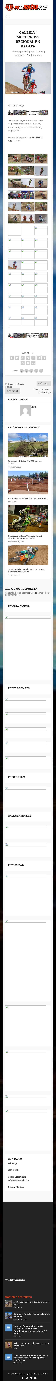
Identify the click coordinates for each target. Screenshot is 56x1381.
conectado (32, 592)
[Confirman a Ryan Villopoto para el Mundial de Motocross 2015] (28, 518)
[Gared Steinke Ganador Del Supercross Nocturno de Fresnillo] (28, 555)
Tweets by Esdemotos (15, 1280)
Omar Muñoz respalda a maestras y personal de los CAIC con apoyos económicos (30, 1357)
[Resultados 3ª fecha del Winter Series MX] (28, 482)
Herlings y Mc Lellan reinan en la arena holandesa (31, 1315)
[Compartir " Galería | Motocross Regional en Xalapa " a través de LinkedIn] (39, 357)
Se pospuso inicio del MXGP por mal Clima (25, 462)
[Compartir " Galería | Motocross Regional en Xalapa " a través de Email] (28, 363)
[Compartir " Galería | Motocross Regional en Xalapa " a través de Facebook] (11, 357)
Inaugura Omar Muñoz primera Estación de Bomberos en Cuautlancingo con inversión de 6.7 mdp (30, 1330)
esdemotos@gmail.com (18, 1180)
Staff (26, 51)
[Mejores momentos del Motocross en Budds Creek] (8, 1345)
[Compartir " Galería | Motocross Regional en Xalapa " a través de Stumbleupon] (22, 363)
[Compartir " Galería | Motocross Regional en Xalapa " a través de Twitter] (17, 357)
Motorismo (17, 1336)
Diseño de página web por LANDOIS (31, 1374)
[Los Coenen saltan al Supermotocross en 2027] (8, 1303)
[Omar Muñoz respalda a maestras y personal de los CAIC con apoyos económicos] (8, 1357)
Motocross (19, 55)
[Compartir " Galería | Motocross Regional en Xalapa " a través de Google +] (22, 357)
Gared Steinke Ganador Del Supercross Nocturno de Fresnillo (26, 570)
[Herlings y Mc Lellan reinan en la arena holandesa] (8, 1315)
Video (25, 1319)
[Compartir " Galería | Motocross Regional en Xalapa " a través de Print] (33, 363)
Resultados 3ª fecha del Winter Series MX (28, 498)
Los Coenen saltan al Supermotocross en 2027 (31, 1303)
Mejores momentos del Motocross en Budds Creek (31, 1344)
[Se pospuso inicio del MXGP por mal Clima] (28, 445)
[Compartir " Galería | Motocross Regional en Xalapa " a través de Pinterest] (33, 357)
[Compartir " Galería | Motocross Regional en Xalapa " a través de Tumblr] (28, 357)
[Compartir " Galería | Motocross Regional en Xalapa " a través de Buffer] (44, 357)
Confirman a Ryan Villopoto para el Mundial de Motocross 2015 (25, 537)
